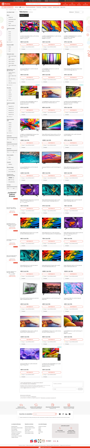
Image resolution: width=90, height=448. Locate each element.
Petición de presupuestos (29, 426)
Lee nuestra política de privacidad (7, 439)
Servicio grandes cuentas (29, 433)
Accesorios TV (53, 397)
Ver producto (30, 44)
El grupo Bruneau (14, 426)
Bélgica (39, 429)
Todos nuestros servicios (29, 431)
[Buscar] (59, 4)
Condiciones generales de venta (40, 445)
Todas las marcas (28, 429)
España (39, 430)
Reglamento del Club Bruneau (65, 445)
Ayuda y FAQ (27, 430)
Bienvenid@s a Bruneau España (16, 427)
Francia (39, 427)
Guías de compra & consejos (30, 427)
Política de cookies (22, 445)
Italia (39, 433)
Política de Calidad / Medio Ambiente (53, 445)
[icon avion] (55, 414)
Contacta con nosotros (42, 426)
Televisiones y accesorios (45, 397)
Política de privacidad (29, 445)
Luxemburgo (40, 431)
